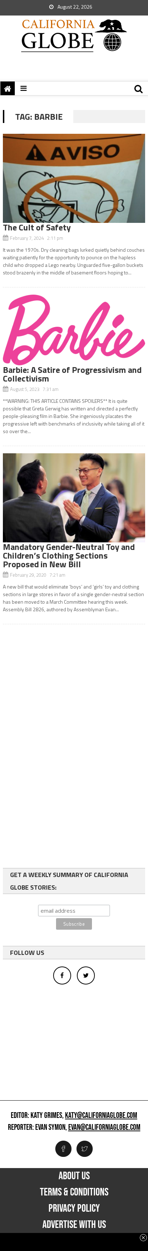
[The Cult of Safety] (74, 178)
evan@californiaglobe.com (104, 1127)
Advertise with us (74, 1224)
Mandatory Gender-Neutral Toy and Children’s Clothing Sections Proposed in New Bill (69, 555)
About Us (74, 1175)
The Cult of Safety (37, 227)
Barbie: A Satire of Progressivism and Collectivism (72, 374)
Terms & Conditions (74, 1192)
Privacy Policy (74, 1208)
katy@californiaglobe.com (101, 1115)
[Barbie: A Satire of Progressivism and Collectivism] (74, 330)
